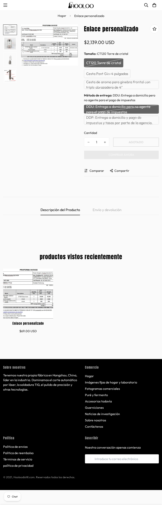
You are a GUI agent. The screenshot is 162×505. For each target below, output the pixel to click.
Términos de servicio (17, 459)
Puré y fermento (96, 395)
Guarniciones (94, 408)
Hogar (62, 16)
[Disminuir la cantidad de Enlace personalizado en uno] (88, 142)
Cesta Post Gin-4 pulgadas (107, 73)
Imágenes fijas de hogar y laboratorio (111, 382)
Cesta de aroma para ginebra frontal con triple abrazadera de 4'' (118, 84)
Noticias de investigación (102, 414)
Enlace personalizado (28, 323)
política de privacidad (18, 466)
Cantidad (90, 133)
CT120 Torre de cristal (103, 63)
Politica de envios (15, 447)
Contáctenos (94, 426)
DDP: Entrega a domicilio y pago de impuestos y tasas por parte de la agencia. (119, 120)
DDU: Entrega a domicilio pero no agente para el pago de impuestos (118, 109)
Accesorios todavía (98, 401)
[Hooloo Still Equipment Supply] (81, 5)
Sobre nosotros (95, 420)
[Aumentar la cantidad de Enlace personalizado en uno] (105, 142)
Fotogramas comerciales (102, 389)
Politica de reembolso (18, 453)
